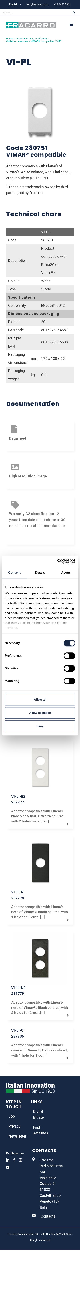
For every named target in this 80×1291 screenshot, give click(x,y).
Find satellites (40, 1130)
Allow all (40, 699)
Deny (40, 726)
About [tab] (65, 572)
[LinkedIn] (7, 1160)
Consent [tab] (14, 572)
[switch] (69, 655)
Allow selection (40, 712)
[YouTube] (7, 1167)
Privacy (14, 1126)
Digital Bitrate (38, 1114)
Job (12, 1116)
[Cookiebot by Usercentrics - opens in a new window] (57, 561)
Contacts (48, 1216)
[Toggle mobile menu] (72, 24)
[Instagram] (20, 1160)
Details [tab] (40, 572)
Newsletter (16, 1136)
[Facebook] (14, 1160)
